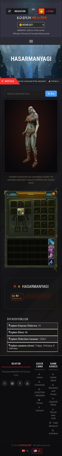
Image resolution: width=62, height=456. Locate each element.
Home (39, 377)
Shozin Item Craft (53, 415)
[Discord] (12, 383)
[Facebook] (20, 383)
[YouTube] (27, 383)
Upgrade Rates (53, 403)
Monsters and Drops (53, 391)
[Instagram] (5, 383)
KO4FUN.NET (25, 445)
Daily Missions (53, 424)
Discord (39, 410)
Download (40, 385)
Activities (53, 433)
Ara (52, 93)
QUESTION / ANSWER (40, 394)
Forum (40, 403)
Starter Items (53, 379)
